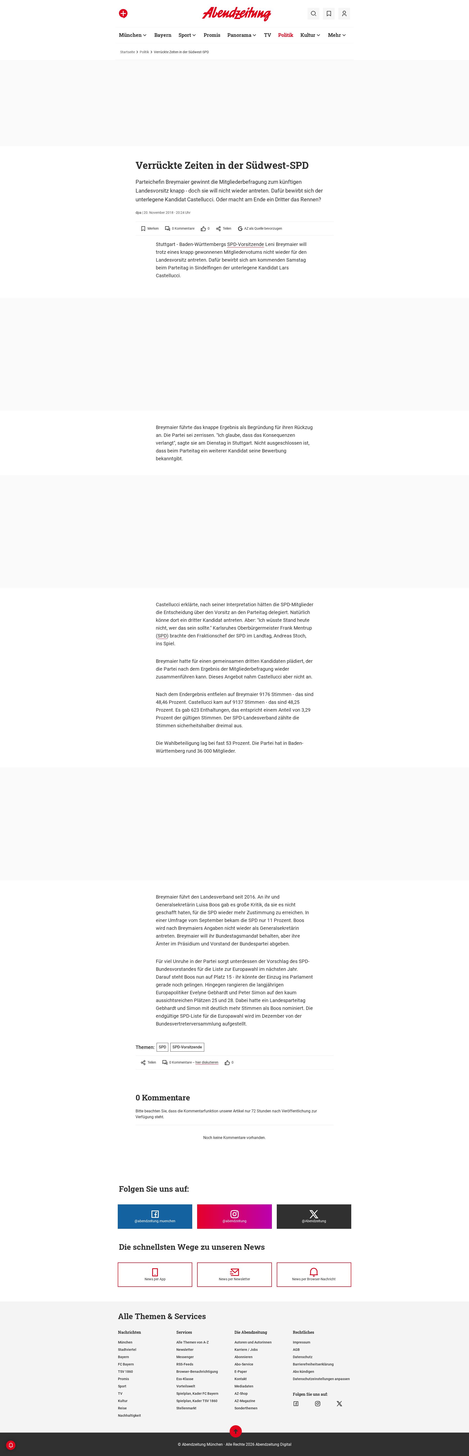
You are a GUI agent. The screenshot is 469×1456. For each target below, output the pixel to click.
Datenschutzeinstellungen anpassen (321, 1379)
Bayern (162, 35)
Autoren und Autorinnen (253, 1342)
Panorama (239, 35)
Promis (212, 35)
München (130, 35)
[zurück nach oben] (236, 1433)
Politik (285, 35)
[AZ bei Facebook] (296, 1403)
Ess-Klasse (184, 1379)
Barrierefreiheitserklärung (313, 1364)
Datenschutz (302, 1357)
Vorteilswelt (185, 1386)
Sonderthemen (245, 1408)
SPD (162, 636)
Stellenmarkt (186, 1408)
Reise (122, 1408)
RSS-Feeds (184, 1364)
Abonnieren (243, 1357)
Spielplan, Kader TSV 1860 (196, 1401)
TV (267, 35)
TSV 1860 (125, 1372)
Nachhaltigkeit (129, 1415)
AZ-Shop (241, 1393)
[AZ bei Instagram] (318, 1403)
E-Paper (240, 1372)
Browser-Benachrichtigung (197, 1372)
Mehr (334, 35)
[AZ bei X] (339, 1403)
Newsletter (184, 1350)
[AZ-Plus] (123, 13)
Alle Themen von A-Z (192, 1342)
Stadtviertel (127, 1350)
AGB (296, 1350)
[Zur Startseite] (237, 20)
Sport (185, 35)
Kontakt (240, 1379)
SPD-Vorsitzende (245, 244)
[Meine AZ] (344, 14)
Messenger (185, 1357)
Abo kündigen (303, 1372)
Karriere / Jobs (246, 1350)
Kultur (307, 35)
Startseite (127, 52)
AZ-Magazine (244, 1401)
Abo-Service (243, 1364)
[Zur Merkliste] (329, 14)
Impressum (301, 1342)
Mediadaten (243, 1386)
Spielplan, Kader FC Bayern (197, 1393)
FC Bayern (126, 1364)
